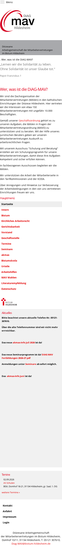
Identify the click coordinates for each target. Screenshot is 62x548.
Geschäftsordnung (29, 120)
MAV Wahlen (9, 277)
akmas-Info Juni (15, 376)
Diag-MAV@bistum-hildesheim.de (31, 543)
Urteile (5, 266)
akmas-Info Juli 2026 (24, 342)
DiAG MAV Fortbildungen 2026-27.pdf (27, 356)
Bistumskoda (9, 260)
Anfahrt (7, 511)
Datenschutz (8, 288)
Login (6, 522)
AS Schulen (9, 482)
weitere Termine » (11, 492)
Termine (6, 243)
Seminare (7, 249)
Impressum (9, 516)
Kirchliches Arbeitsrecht (15, 221)
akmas (5, 255)
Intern (5, 209)
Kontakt (7, 505)
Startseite (7, 204)
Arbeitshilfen (9, 272)
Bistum (5, 215)
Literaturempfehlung (13, 283)
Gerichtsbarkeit (10, 226)
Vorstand (6, 232)
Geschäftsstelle (10, 238)
